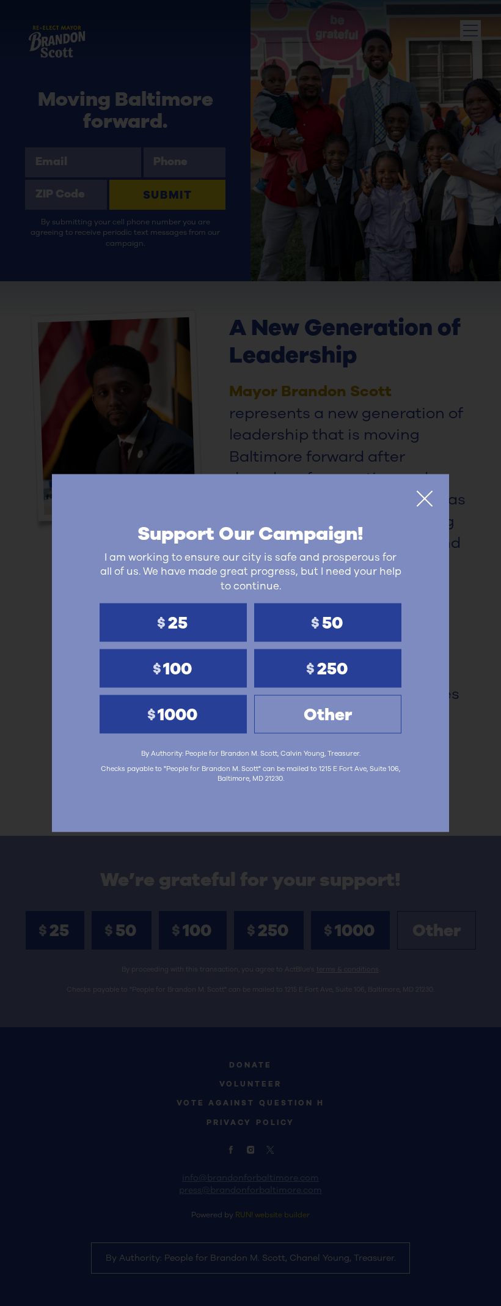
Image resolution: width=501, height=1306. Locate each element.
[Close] (424, 499)
